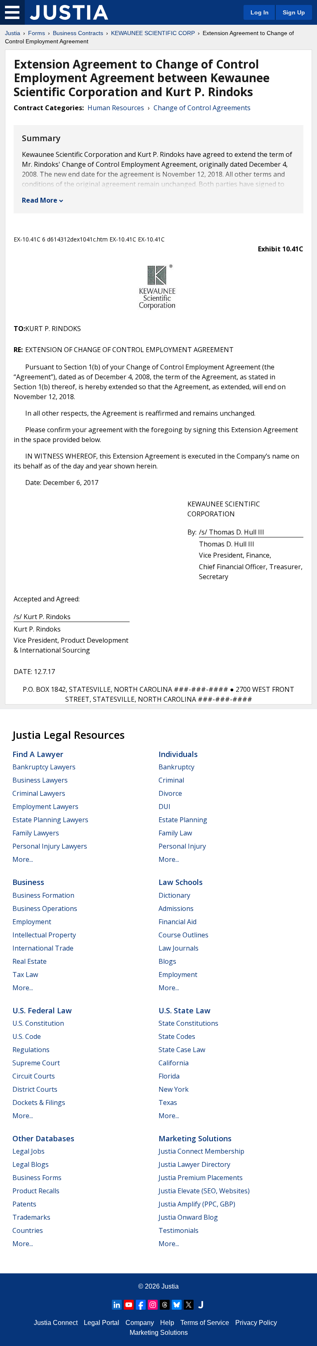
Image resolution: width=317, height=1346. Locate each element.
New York (173, 1089)
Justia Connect (56, 1322)
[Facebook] (141, 1305)
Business (28, 882)
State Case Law (181, 1049)
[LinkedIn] (117, 1305)
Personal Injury (182, 846)
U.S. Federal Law (42, 1010)
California (173, 1062)
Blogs (167, 961)
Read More (39, 200)
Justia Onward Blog (188, 1217)
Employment (31, 921)
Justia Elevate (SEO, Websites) (204, 1190)
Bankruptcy (176, 766)
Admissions (176, 908)
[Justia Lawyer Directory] (201, 1305)
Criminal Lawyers (38, 793)
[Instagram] (153, 1305)
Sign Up (294, 12)
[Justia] (69, 12)
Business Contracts (78, 33)
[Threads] (165, 1305)
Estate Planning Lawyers (50, 819)
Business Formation (43, 895)
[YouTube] (129, 1305)
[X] (189, 1305)
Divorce (170, 793)
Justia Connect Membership (201, 1151)
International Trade (42, 948)
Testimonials (178, 1230)
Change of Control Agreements (202, 107)
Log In (260, 12)
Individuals (178, 754)
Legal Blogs (30, 1164)
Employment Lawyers (45, 806)
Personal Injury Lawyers (49, 846)
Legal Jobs (28, 1151)
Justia (12, 33)
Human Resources (116, 107)
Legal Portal (101, 1322)
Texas (167, 1102)
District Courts (34, 1089)
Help (167, 1322)
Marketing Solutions (195, 1138)
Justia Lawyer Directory (194, 1164)
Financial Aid (177, 921)
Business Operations (44, 908)
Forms (36, 33)
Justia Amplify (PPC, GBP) (196, 1204)
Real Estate (29, 961)
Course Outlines (183, 934)
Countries (27, 1230)
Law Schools (180, 882)
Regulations (31, 1049)
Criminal (171, 780)
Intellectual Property (44, 934)
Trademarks (31, 1217)
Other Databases (43, 1138)
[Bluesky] (177, 1305)
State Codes (176, 1036)
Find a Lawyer (37, 754)
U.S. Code (26, 1036)
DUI (164, 806)
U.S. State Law (184, 1010)
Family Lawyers (35, 832)
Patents (24, 1204)
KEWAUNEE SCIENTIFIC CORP (153, 33)
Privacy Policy (256, 1322)
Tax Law (25, 974)
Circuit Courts (33, 1076)
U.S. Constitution (38, 1023)
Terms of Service (204, 1322)
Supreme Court (36, 1062)
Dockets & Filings (38, 1102)
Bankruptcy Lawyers (44, 766)
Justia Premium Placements (200, 1177)
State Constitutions (188, 1023)
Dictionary (174, 895)
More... (22, 859)
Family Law (175, 832)
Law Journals (178, 948)
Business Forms (37, 1177)
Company (139, 1322)
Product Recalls (35, 1190)
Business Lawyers (40, 780)
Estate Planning (182, 819)
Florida (169, 1076)
